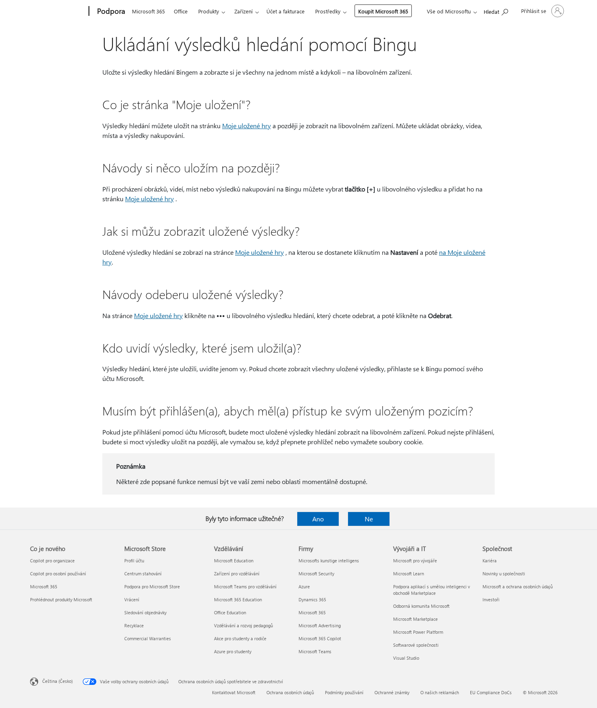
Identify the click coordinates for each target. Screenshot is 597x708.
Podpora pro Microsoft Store (152, 586)
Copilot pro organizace (52, 560)
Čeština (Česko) (57, 681)
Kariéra (489, 560)
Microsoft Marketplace (415, 619)
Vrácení (131, 599)
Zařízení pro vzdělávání (237, 573)
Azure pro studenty (232, 651)
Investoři (491, 599)
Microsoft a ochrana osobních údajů (517, 586)
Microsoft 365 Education (238, 599)
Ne (369, 518)
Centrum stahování (143, 573)
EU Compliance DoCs (491, 692)
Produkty (208, 11)
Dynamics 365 (312, 599)
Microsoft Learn (408, 573)
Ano (318, 518)
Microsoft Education (233, 560)
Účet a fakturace (285, 11)
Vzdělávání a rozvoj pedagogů (243, 625)
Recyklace (134, 625)
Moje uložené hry (246, 125)
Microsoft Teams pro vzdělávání (245, 586)
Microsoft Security (316, 573)
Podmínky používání (344, 692)
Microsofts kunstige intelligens (328, 560)
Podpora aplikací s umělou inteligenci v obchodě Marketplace (431, 589)
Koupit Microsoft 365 (383, 11)
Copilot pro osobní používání (58, 573)
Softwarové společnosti (416, 645)
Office (181, 11)
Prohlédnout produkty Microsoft (61, 599)
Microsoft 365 (148, 11)
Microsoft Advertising (319, 625)
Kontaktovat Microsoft (233, 692)
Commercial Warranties (147, 638)
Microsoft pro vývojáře (415, 560)
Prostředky (327, 11)
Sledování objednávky (145, 612)
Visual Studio (406, 658)
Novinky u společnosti (503, 573)
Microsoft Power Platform (418, 632)
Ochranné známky (391, 692)
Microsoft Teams (314, 651)
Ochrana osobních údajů (290, 692)
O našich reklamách (439, 692)
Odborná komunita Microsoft (421, 606)
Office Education (230, 612)
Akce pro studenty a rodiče (240, 638)
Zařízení (243, 11)
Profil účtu (134, 560)
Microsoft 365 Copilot (319, 638)
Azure (304, 586)
